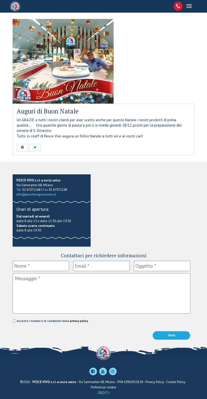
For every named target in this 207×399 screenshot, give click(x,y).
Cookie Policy (175, 382)
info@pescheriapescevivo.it (36, 194)
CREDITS (103, 393)
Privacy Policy (154, 382)
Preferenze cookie (103, 387)
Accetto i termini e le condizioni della (52, 321)
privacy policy (79, 321)
